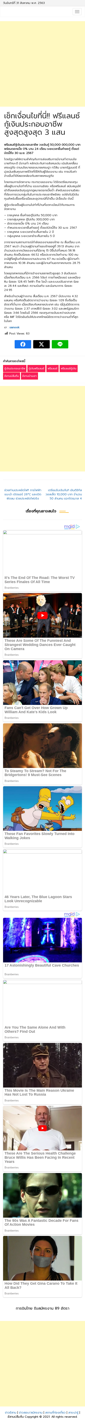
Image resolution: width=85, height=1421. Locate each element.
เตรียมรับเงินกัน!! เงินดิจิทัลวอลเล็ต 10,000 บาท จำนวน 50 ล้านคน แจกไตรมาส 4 (64, 494)
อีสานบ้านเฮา (29, 376)
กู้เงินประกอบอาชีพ (14, 368)
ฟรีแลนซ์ (52, 368)
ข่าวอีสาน (10, 1412)
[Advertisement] (42, 64)
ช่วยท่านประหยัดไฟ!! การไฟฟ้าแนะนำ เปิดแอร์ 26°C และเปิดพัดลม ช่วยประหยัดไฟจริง (22, 494)
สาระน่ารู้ (73, 1412)
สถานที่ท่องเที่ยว (55, 1412)
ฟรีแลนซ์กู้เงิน (68, 368)
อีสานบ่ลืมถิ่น (11, 376)
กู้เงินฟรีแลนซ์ (36, 368)
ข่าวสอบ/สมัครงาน (30, 1412)
